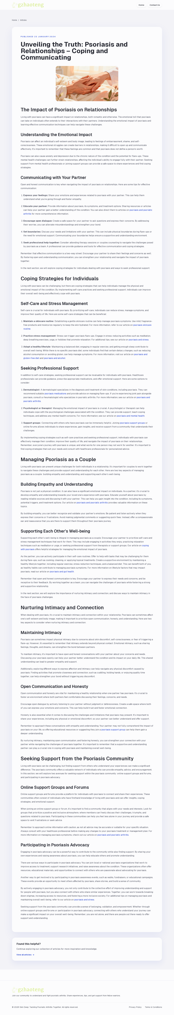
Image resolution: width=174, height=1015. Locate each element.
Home (141, 5)
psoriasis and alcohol (54, 358)
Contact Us (155, 5)
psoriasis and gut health (62, 571)
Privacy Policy (135, 1007)
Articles (23, 20)
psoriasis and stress (139, 339)
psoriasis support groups (132, 422)
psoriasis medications (55, 393)
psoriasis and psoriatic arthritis (92, 502)
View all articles (25, 954)
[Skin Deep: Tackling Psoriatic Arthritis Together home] (35, 5)
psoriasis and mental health (131, 415)
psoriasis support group (113, 729)
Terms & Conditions (153, 1007)
